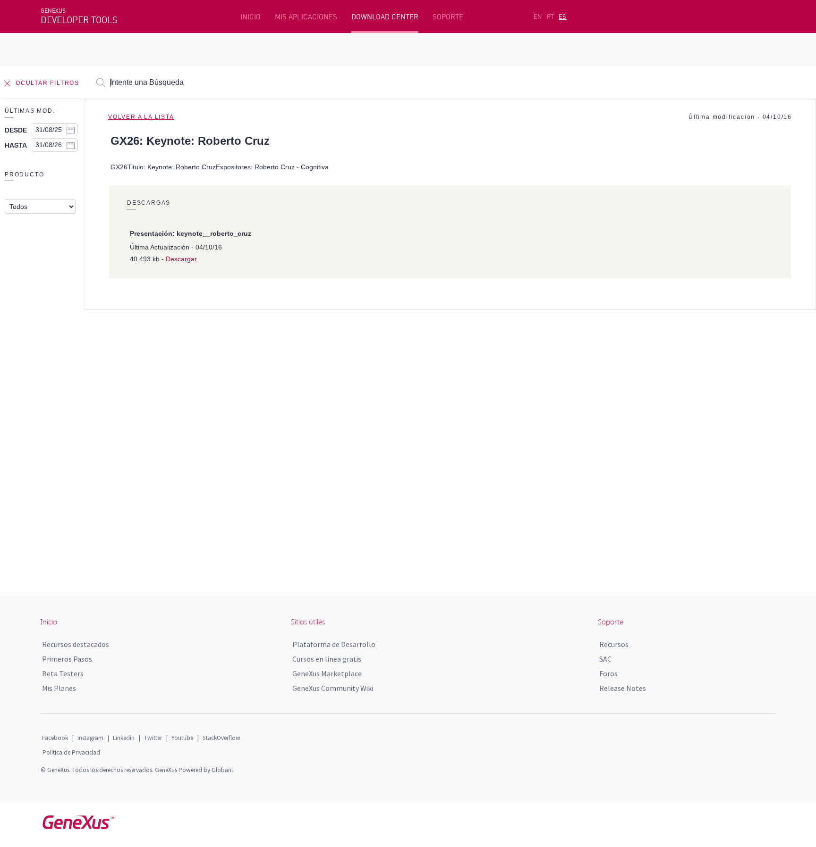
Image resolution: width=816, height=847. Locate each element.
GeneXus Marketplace (327, 673)
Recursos (614, 644)
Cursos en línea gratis (326, 659)
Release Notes (622, 688)
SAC (605, 659)
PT (550, 16)
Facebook (55, 738)
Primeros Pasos (67, 659)
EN (538, 16)
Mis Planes (59, 688)
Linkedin (124, 738)
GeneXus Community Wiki (332, 688)
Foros (608, 673)
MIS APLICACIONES (306, 16)
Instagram (90, 738)
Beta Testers (63, 673)
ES (562, 16)
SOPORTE (448, 16)
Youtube (182, 738)
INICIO (250, 16)
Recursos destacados (75, 644)
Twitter (153, 738)
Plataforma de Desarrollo (333, 644)
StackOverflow (221, 738)
